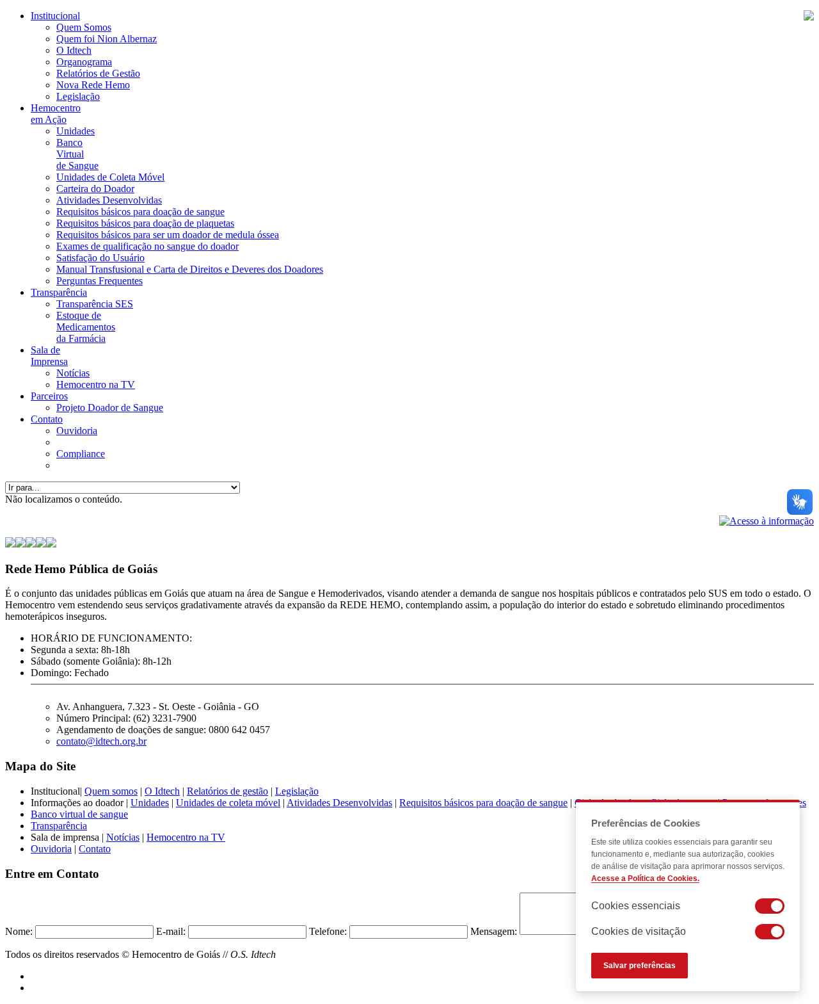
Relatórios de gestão (227, 791)
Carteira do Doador (95, 188)
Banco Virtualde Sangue (77, 154)
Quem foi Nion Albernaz (106, 38)
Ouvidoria (76, 430)
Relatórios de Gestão (98, 73)
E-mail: (171, 931)
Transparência (59, 292)
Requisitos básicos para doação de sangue (140, 211)
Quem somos (111, 791)
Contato (47, 419)
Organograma (84, 61)
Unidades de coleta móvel (228, 802)
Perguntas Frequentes (99, 280)
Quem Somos (83, 27)
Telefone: (328, 931)
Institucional (55, 15)
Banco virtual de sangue (79, 814)
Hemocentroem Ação (56, 113)
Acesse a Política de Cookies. (645, 878)
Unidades (75, 130)
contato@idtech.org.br (101, 741)
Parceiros (49, 396)
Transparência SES (94, 303)
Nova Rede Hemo (93, 84)
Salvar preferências (639, 965)
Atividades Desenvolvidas (109, 200)
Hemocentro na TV (95, 384)
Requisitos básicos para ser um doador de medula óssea (167, 234)
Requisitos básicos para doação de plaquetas (145, 223)
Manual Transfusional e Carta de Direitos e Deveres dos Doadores (189, 269)
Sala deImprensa (49, 355)
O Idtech (73, 50)
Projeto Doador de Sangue (109, 407)
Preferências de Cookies (645, 823)
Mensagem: (493, 931)
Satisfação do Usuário (100, 257)
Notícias (73, 373)
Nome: (19, 931)
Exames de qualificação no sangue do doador (147, 246)
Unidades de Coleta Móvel (110, 177)
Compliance (80, 453)
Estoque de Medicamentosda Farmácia (85, 327)
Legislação (78, 96)
